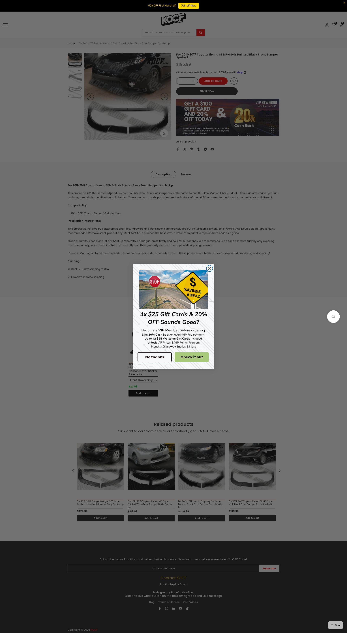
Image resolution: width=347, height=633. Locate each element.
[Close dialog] (209, 268)
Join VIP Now (188, 5)
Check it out (192, 357)
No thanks (154, 357)
